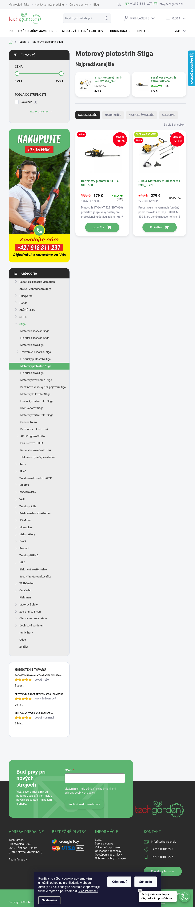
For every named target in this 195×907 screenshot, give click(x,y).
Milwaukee (26, 527)
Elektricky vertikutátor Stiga (36, 401)
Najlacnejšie (87, 114)
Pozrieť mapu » (18, 859)
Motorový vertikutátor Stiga (36, 415)
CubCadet (25, 590)
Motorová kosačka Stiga (34, 331)
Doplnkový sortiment (31, 625)
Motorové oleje (28, 604)
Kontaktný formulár (163, 871)
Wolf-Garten (26, 583)
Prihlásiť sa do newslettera (84, 804)
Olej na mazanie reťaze (33, 618)
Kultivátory (26, 632)
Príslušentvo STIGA (31, 443)
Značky (23, 646)
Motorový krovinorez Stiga (36, 380)
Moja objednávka (19, 4)
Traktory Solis (27, 506)
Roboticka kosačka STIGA (35, 450)
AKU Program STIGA (32, 436)
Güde (22, 639)
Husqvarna (26, 296)
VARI (22, 499)
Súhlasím (145, 882)
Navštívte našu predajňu (49, 4)
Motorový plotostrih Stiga (35, 366)
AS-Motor (25, 520)
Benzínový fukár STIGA (34, 429)
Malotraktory (27, 534)
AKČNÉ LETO (27, 309)
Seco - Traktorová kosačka (35, 576)
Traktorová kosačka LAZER (35, 478)
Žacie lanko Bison (30, 611)
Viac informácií (88, 891)
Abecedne (168, 114)
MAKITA (24, 485)
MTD (22, 562)
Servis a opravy (104, 843)
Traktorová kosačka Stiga (35, 352)
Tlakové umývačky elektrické (37, 457)
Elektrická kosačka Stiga (34, 337)
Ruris (22, 464)
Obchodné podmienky (108, 850)
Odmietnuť (119, 882)
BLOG (98, 839)
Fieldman (25, 597)
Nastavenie (49, 900)
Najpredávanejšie (141, 114)
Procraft (24, 548)
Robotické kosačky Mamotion (37, 281)
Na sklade (28, 102)
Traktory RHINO (28, 555)
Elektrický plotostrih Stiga (35, 359)
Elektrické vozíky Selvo (33, 569)
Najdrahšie (113, 114)
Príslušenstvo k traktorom (34, 513)
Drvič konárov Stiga (31, 408)
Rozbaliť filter (39, 111)
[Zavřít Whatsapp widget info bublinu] (140, 891)
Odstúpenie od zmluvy (108, 854)
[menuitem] (33, 31)
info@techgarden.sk (163, 841)
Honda (23, 303)
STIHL (23, 316)
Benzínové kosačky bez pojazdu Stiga (43, 387)
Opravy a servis (79, 4)
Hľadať (106, 18)
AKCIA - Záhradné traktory (35, 288)
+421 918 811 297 (162, 849)
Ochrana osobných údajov (110, 858)
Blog (96, 4)
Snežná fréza (28, 422)
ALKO (22, 471)
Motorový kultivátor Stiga (35, 394)
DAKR (22, 541)
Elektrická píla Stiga (32, 373)
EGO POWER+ (27, 492)
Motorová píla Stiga (32, 344)
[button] (184, 896)
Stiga (22, 324)
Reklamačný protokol (107, 847)
